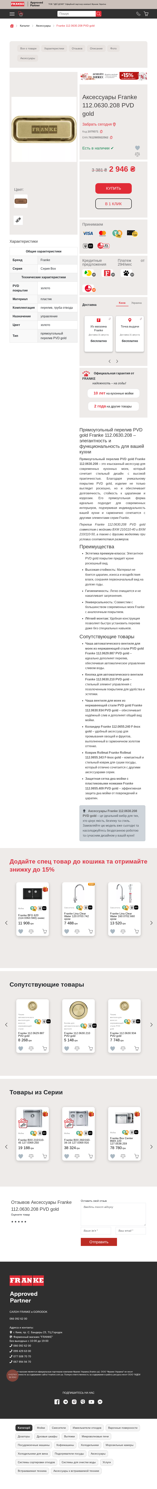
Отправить (98, 1242)
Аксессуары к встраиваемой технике (76, 1470)
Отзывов (77, 48)
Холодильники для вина (33, 1453)
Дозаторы (24, 1436)
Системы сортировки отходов (36, 1462)
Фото (113, 48)
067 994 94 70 (22, 1361)
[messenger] (100, 1402)
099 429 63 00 (22, 1351)
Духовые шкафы (47, 1436)
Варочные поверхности (122, 1427)
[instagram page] (74, 1402)
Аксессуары (27, 58)
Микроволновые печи (95, 1436)
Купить (113, 188)
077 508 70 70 (22, 1356)
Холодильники (90, 1445)
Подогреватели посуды (69, 1453)
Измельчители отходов (87, 1427)
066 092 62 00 (18, 1318)
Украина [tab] (136, 302)
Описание (96, 48)
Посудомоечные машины (34, 1445)
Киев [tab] (122, 302)
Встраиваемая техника (32, 1470)
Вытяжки (69, 1436)
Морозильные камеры (119, 1445)
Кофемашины (65, 1445)
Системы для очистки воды (79, 1462)
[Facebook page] (57, 1402)
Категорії (24, 1427)
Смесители (59, 1427)
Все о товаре (28, 48)
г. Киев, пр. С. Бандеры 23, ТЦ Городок (37, 1332)
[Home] (18, 4)
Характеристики (54, 48)
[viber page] (83, 1402)
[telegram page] (66, 1402)
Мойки (41, 1427)
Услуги (107, 1462)
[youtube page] (91, 1402)
